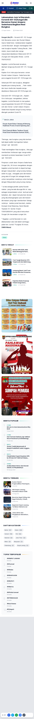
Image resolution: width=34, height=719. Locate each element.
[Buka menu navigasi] (3, 3)
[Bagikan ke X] (12, 715)
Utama (4, 237)
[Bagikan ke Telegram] (20, 715)
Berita (8, 530)
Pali (18, 534)
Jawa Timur (20, 537)
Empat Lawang (22, 545)
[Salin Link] (24, 715)
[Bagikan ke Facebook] (8, 715)
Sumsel (8, 534)
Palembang (9, 545)
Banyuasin (18, 541)
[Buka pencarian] (26, 3)
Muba (7, 541)
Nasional (8, 537)
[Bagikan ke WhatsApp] (16, 715)
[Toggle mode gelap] (30, 3)
